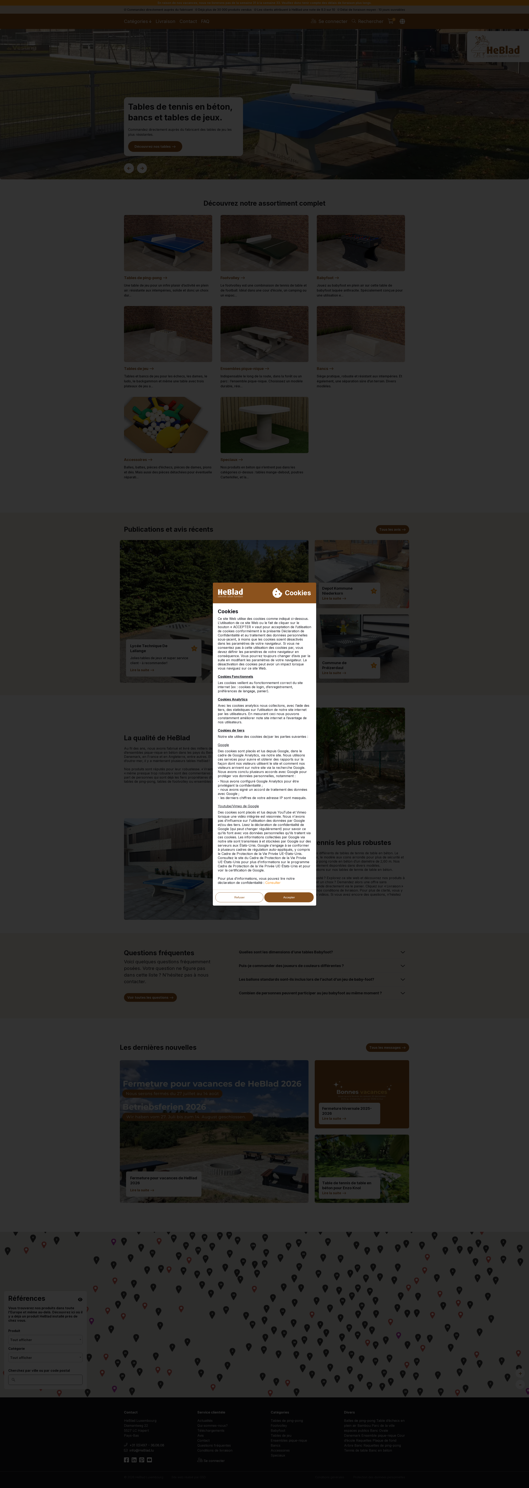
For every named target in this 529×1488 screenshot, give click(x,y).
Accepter (289, 897)
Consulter (273, 883)
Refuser (239, 897)
